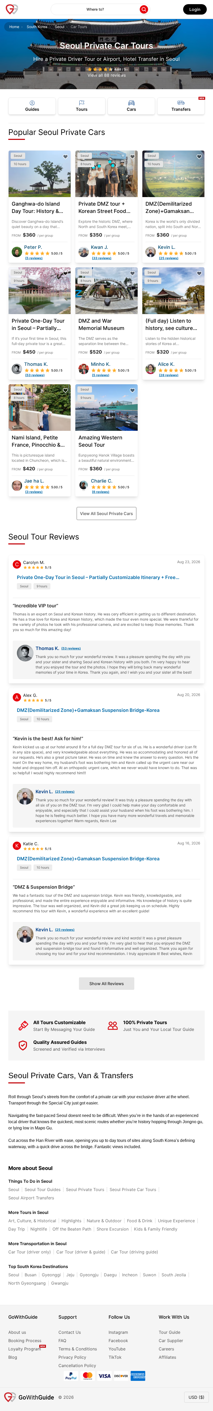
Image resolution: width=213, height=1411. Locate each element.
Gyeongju (89, 1274)
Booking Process (24, 1340)
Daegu (110, 1274)
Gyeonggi (51, 1274)
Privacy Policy (72, 1357)
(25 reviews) (65, 792)
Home (14, 26)
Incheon (129, 1274)
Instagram (118, 1332)
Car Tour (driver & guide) (80, 1251)
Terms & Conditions (77, 1348)
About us (17, 1332)
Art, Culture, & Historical (32, 1220)
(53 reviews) (71, 648)
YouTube (117, 1348)
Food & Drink (139, 1220)
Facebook (118, 1340)
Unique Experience (176, 1220)
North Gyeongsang (27, 1283)
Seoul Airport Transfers (31, 1197)
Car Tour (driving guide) (134, 1251)
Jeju (70, 1274)
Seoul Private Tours (85, 1189)
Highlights (71, 1220)
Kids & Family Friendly (155, 1229)
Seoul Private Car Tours (133, 1189)
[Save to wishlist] (65, 157)
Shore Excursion (113, 1229)
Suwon (149, 1274)
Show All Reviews (106, 983)
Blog (12, 1357)
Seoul (59, 26)
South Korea (37, 26)
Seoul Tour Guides (43, 1189)
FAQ (62, 1340)
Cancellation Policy (77, 1365)
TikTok (115, 1357)
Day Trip (16, 1229)
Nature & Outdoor (104, 1220)
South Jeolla (174, 1274)
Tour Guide (169, 1332)
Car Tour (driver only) (29, 1251)
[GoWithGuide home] (12, 9)
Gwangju (59, 1283)
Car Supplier (171, 1340)
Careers (166, 1348)
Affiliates (167, 1357)
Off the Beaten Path (71, 1229)
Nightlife (38, 1229)
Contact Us (69, 1332)
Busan (30, 1274)
